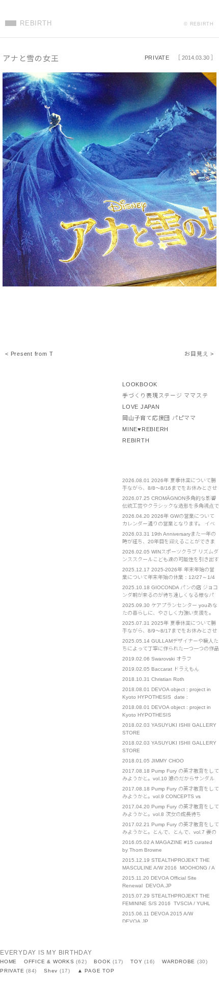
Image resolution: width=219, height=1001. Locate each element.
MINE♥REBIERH (145, 429)
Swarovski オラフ (171, 659)
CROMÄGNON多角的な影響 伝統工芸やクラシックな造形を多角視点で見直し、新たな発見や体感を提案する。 (170, 505)
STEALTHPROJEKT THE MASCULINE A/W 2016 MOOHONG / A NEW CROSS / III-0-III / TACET (168, 867)
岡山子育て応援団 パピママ (159, 418)
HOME (8, 961)
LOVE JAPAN (141, 407)
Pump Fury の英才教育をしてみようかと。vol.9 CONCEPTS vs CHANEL (170, 796)
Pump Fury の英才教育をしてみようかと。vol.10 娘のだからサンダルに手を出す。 (170, 778)
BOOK (102, 961)
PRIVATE (157, 58)
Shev (51, 970)
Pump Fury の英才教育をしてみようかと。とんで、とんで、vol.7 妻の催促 (170, 832)
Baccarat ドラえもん (175, 669)
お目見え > (199, 354)
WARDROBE (178, 961)
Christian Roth (167, 679)
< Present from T (29, 354)
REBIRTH (35, 23)
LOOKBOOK (139, 384)
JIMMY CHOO (167, 760)
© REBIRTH (199, 24)
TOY (136, 961)
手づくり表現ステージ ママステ (165, 395)
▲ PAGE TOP (96, 970)
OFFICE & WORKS (49, 961)
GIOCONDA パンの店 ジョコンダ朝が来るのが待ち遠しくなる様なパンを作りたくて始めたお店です (170, 595)
